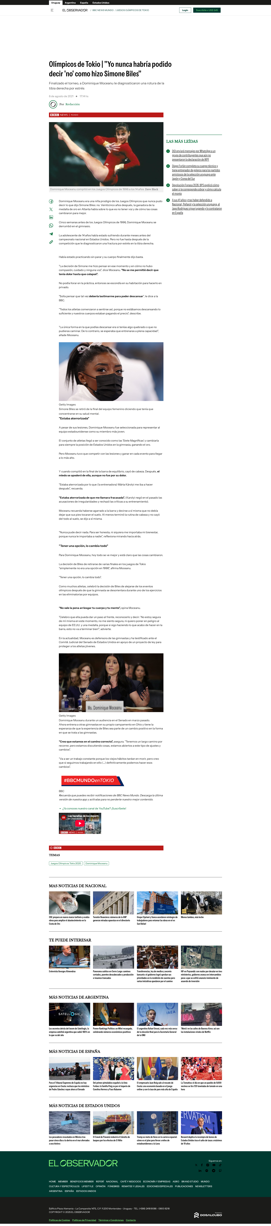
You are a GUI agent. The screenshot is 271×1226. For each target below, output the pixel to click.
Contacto (131, 1220)
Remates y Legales (133, 1186)
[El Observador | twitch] (220, 1170)
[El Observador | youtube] (214, 1165)
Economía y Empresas (156, 1181)
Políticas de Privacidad (84, 1220)
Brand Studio (190, 1181)
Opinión (100, 1186)
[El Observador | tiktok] (220, 1165)
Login (185, 10)
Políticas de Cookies (59, 1220)
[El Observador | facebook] (202, 1165)
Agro (176, 1181)
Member (63, 1181)
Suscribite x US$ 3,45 (207, 10)
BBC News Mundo (103, 10)
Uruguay (55, 2)
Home (52, 1181)
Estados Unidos (101, 2)
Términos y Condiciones (111, 1220)
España (84, 2)
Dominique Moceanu (96, 863)
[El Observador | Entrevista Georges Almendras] (69, 967)
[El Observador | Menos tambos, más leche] (201, 913)
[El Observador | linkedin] (200, 1170)
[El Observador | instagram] (207, 1165)
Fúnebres (113, 1186)
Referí (100, 1181)
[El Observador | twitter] (196, 1165)
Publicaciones (184, 1186)
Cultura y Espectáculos (64, 1186)
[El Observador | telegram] (213, 1170)
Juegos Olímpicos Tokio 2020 (66, 863)
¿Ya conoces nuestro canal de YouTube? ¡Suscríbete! (94, 808)
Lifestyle (87, 1186)
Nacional (112, 1181)
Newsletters (203, 1186)
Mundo (205, 1181)
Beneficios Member (82, 1181)
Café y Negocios (130, 1181)
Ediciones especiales (160, 1186)
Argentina (70, 2)
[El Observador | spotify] (206, 1170)
